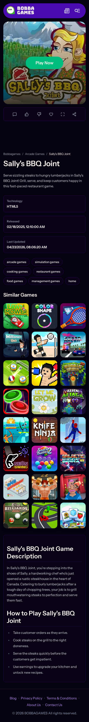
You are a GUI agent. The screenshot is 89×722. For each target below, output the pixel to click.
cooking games (17, 271)
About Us (34, 705)
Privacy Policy (31, 698)
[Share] (74, 114)
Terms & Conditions (62, 698)
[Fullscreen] (63, 114)
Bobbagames (11, 154)
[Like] (26, 114)
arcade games (34, 154)
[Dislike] (39, 114)
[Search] (77, 10)
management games (46, 281)
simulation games (47, 262)
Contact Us (53, 705)
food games (15, 281)
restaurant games (48, 271)
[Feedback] (15, 114)
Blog (13, 698)
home (72, 281)
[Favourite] (51, 114)
